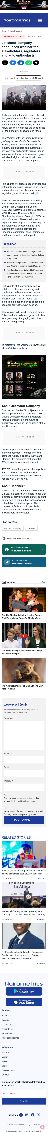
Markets (5, 1061)
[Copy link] (36, 62)
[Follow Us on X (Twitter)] (38, 1114)
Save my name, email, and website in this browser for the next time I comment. (21, 799)
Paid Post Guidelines (10, 1037)
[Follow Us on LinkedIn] (27, 1114)
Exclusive (5, 1052)
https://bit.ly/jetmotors (14, 348)
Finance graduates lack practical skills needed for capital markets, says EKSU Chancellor (23, 872)
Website (8, 780)
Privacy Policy (7, 1028)
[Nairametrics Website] (17, 19)
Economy (5, 1056)
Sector (4, 1065)
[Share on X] (5, 62)
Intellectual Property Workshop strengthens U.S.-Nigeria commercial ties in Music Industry (23, 913)
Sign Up (24, 1101)
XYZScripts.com (37, 1131)
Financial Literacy (9, 1070)
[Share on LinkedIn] (20, 62)
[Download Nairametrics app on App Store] (24, 1002)
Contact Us (6, 1024)
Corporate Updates (15, 31)
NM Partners (24, 72)
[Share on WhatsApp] (28, 62)
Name (7, 753)
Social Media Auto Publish (14, 1131)
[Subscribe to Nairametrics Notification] (42, 1127)
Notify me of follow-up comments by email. (23, 811)
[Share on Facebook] (12, 62)
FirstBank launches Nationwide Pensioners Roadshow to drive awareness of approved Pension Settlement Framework (25, 273)
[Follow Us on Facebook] (21, 1114)
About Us (5, 1020)
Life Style (5, 1074)
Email (7, 767)
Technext (31, 528)
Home (4, 31)
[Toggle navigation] (40, 20)
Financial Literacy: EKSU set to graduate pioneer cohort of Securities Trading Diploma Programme (25, 255)
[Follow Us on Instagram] (33, 1114)
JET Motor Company (12, 528)
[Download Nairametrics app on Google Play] (24, 991)
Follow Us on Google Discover (30, 78)
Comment (9, 718)
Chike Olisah (41, 878)
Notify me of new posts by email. (21, 814)
